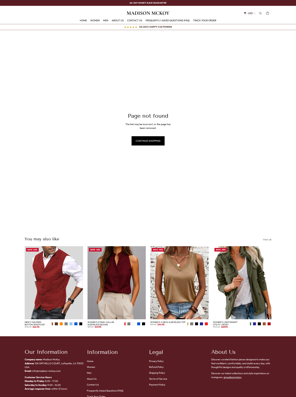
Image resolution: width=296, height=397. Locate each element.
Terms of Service (158, 378)
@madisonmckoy (233, 377)
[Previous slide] (30, 283)
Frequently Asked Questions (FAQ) (105, 390)
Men (89, 373)
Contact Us (93, 384)
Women (91, 367)
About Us (92, 378)
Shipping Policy (157, 373)
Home (90, 361)
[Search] (260, 13)
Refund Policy (156, 367)
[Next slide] (78, 283)
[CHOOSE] (80, 314)
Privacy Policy (156, 361)
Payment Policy (157, 384)
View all (267, 239)
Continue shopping (148, 140)
